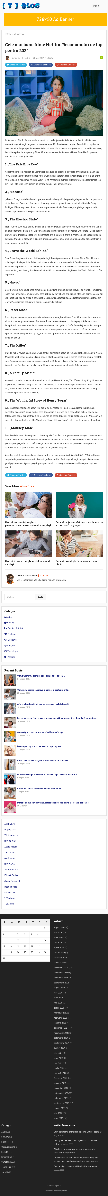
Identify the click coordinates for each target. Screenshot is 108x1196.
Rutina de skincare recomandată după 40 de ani (39, 789)
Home (8, 34)
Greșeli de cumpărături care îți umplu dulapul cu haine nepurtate (47, 774)
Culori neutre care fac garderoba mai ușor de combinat (43, 760)
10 (4, 940)
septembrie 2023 (61, 1103)
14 (32, 940)
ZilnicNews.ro (11, 835)
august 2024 (59, 1048)
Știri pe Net (9, 841)
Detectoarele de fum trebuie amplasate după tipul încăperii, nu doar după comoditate (56, 718)
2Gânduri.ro (9, 898)
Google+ (67, 65)
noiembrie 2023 (61, 1093)
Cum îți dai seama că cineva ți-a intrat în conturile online (43, 690)
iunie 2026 (58, 937)
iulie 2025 (58, 993)
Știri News (9, 864)
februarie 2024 (60, 1078)
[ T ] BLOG (25, 58)
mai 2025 (58, 1003)
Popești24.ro (10, 829)
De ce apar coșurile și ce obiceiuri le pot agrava (39, 746)
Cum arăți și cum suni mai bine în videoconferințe (40, 732)
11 (10, 940)
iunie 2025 (58, 998)
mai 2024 (58, 1063)
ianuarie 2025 (60, 1023)
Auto (9, 617)
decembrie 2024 (61, 1028)
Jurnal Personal (12, 881)
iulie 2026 (58, 932)
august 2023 (59, 1108)
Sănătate (11, 645)
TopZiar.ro (9, 904)
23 (45, 946)
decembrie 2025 (61, 968)
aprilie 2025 (59, 1008)
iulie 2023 (58, 1113)
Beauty (10, 622)
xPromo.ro (9, 852)
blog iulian (57, 1186)
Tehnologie (12, 651)
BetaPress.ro (10, 886)
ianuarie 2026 (60, 962)
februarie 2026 (60, 958)
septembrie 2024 (61, 1043)
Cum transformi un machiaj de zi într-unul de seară (41, 676)
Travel (4, 1172)
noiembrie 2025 (61, 972)
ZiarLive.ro (9, 824)
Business (5, 1142)
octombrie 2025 (61, 978)
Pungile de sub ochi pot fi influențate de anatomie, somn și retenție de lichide (53, 803)
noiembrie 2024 (61, 1033)
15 (38, 940)
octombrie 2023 (61, 1098)
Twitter (17, 65)
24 (4, 952)
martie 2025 (59, 1013)
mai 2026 (58, 942)
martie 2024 (59, 1073)
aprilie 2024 (59, 1068)
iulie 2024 (58, 1053)
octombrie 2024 (61, 1038)
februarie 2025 (60, 1018)
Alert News (9, 858)
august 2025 (59, 988)
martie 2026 (59, 952)
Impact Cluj (9, 892)
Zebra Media (10, 846)
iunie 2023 (58, 1118)
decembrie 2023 (61, 1088)
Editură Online (11, 875)
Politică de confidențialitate (56, 1191)
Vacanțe (11, 657)
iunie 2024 (58, 1058)
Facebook (42, 65)
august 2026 (59, 927)
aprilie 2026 (59, 947)
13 (25, 940)
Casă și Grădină (15, 628)
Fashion (11, 634)
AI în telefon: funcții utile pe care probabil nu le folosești (43, 704)
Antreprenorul (11, 869)
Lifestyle (19, 34)
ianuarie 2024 (60, 1083)
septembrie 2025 (61, 983)
